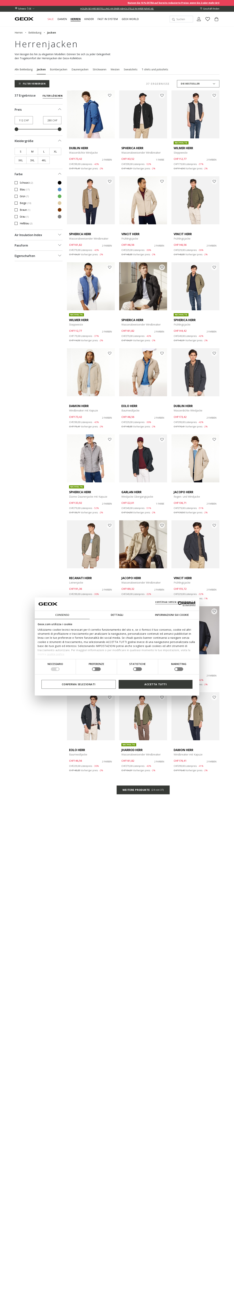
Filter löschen (53, 95)
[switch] (96, 669)
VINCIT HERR (130, 234)
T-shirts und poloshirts (155, 69)
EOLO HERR (129, 406)
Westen (115, 69)
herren (19, 32)
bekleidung (34, 32)
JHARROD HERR (132, 750)
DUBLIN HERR (78, 148)
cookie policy (56, 654)
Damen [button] (62, 19)
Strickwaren (99, 69)
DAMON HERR (79, 406)
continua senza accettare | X (175, 601)
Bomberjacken (58, 69)
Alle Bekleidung (24, 69)
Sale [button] (51, 19)
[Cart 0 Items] (215, 22)
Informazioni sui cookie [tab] (172, 614)
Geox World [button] (130, 19)
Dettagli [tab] (117, 614)
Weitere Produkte (143, 790)
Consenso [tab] (62, 614)
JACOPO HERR (183, 492)
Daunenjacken (79, 69)
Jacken (41, 69)
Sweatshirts (130, 69)
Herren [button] (76, 19)
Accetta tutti (155, 684)
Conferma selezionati (78, 684)
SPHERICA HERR (132, 148)
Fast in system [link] (107, 19)
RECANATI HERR (80, 578)
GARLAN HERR (131, 492)
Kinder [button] (89, 19)
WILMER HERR (183, 148)
